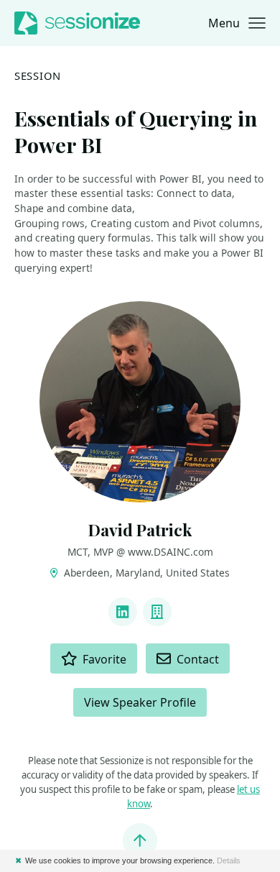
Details (229, 860)
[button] (237, 23)
